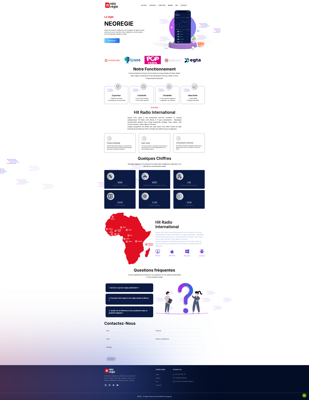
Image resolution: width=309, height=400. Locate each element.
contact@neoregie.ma (181, 377)
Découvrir (112, 41)
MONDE (170, 5)
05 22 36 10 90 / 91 (180, 374)
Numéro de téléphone (162, 339)
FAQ (176, 5)
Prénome (158, 331)
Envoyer (111, 359)
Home (157, 374)
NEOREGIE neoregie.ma (164, 396)
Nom (107, 331)
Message (109, 347)
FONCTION (161, 5)
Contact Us (159, 385)
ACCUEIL (144, 5)
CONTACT (183, 5)
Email (108, 339)
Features (158, 378)
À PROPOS (152, 5)
